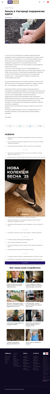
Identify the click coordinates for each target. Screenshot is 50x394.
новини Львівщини (25, 357)
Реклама (45, 377)
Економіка (7, 356)
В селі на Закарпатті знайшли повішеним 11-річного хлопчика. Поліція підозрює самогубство (34, 286)
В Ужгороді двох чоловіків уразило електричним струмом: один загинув (34, 305)
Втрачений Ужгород (15, 363)
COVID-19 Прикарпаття (36, 363)
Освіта (6, 361)
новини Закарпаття (25, 360)
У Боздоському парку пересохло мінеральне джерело (15, 323)
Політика (15, 353)
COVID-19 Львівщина (35, 357)
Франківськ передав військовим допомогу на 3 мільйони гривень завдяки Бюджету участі (15, 305)
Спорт (14, 356)
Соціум (14, 354)
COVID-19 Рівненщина (36, 369)
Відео (14, 358)
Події (6, 363)
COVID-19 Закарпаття (35, 360)
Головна (44, 376)
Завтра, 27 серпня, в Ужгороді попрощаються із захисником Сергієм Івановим (14, 286)
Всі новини (25, 262)
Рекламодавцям (17, 365)
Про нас (48, 376)
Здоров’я (7, 357)
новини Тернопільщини (27, 366)
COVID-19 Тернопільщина (36, 366)
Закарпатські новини (16, 360)
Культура (7, 359)
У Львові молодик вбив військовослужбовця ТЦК (13, 343)
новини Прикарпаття (26, 363)
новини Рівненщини (26, 369)
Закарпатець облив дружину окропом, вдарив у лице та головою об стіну (33, 324)
